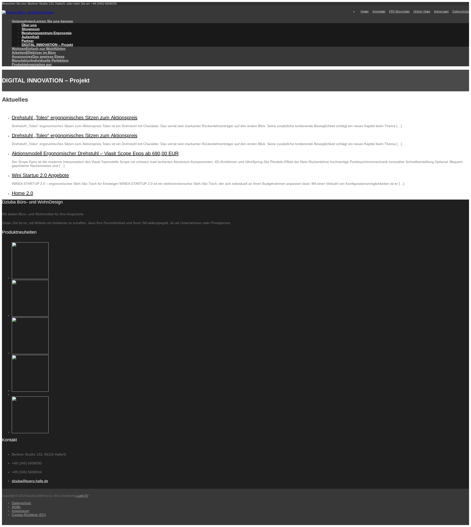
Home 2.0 (22, 193)
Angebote (378, 11)
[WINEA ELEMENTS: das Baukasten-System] (30, 390)
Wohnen (38, 49)
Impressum (441, 11)
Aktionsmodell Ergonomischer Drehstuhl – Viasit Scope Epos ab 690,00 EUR (95, 153)
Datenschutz (460, 11)
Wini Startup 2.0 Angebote (40, 175)
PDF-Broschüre (399, 11)
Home (365, 11)
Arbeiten (34, 52)
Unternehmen (42, 21)
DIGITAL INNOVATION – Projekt (47, 45)
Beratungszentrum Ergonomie (47, 33)
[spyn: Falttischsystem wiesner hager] (30, 278)
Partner (28, 41)
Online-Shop (421, 11)
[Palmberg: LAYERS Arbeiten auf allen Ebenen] (30, 432)
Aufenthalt (30, 37)
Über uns (29, 25)
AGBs (16, 507)
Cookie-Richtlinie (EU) (29, 515)
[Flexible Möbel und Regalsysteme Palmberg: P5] (30, 353)
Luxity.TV (82, 496)
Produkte (32, 64)
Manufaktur (40, 60)
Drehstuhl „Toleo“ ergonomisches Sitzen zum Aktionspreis (74, 117)
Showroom (30, 29)
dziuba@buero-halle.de (30, 481)
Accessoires (38, 56)
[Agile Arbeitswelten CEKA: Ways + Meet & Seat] (30, 315)
